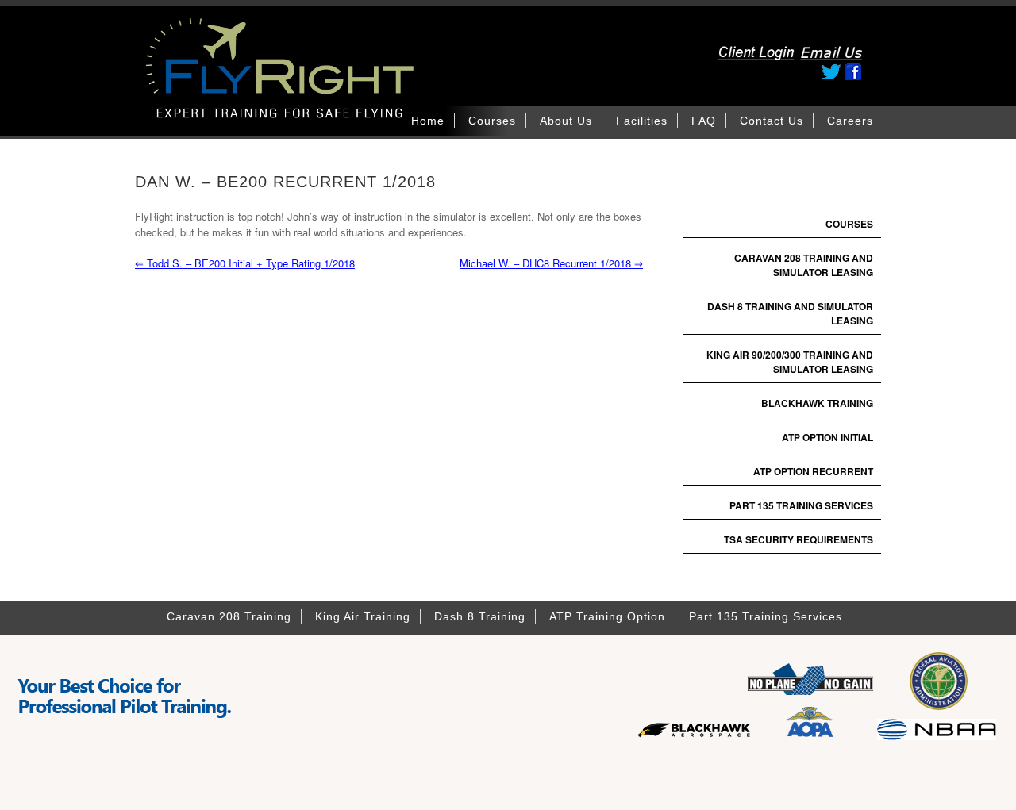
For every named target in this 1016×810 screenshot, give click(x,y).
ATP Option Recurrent (813, 471)
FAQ (703, 120)
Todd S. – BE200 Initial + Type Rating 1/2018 (245, 263)
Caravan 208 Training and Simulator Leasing (803, 265)
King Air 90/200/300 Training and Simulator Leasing (789, 361)
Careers (850, 120)
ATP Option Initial (827, 437)
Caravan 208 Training (229, 616)
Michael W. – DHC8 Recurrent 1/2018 (551, 263)
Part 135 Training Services (801, 505)
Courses (492, 120)
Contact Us (771, 120)
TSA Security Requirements (798, 539)
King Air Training (362, 616)
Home (427, 120)
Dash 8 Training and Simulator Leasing (790, 313)
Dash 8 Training (479, 616)
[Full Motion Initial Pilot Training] (325, 93)
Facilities (642, 120)
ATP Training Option (607, 616)
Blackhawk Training (817, 403)
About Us (566, 120)
